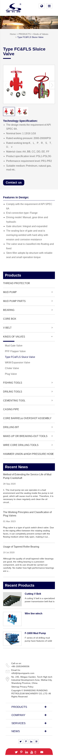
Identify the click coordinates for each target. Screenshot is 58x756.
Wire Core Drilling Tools (21, 445)
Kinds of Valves (40, 34)
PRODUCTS (25, 34)
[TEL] (35, 751)
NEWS (15, 731)
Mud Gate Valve (13, 345)
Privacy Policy (26, 686)
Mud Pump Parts (14, 301)
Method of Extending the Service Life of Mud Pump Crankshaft (27, 476)
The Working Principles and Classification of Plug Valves (27, 514)
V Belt (7, 327)
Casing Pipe (11, 409)
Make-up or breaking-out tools (25, 436)
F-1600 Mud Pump (35, 633)
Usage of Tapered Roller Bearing (21, 546)
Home (13, 34)
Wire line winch (33, 613)
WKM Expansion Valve (17, 362)
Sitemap (15, 686)
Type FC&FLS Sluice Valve (30, 37)
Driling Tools (12, 391)
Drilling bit (11, 427)
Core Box (9, 318)
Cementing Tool (14, 400)
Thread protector (16, 283)
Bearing (8, 310)
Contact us (14, 182)
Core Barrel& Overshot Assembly (27, 418)
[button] (52, 85)
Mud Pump (10, 292)
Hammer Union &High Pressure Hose (28, 454)
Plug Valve (11, 374)
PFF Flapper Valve (15, 351)
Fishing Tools (12, 382)
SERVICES (18, 723)
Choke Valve (12, 368)
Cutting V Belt (33, 593)
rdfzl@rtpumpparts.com (22, 673)
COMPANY (18, 715)
